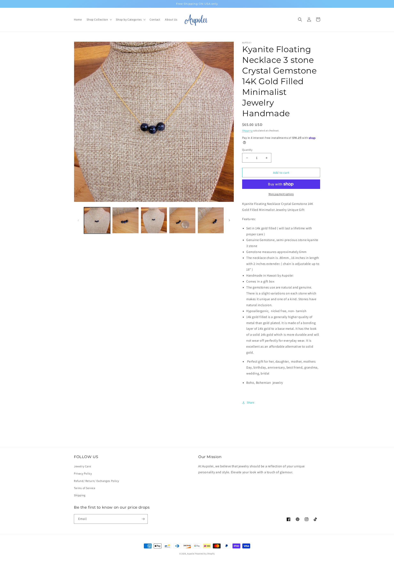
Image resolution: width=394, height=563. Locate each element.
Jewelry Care (82, 466)
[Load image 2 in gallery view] (125, 220)
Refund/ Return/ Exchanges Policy (96, 481)
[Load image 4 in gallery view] (182, 220)
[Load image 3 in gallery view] (154, 220)
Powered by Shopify (205, 553)
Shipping (247, 130)
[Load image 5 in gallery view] (211, 220)
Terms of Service (84, 488)
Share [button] (250, 402)
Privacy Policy (83, 473)
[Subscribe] (143, 519)
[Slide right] (229, 220)
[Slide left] (78, 220)
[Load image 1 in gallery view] (97, 220)
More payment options (281, 193)
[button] (98, 19)
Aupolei (191, 553)
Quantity (247, 150)
